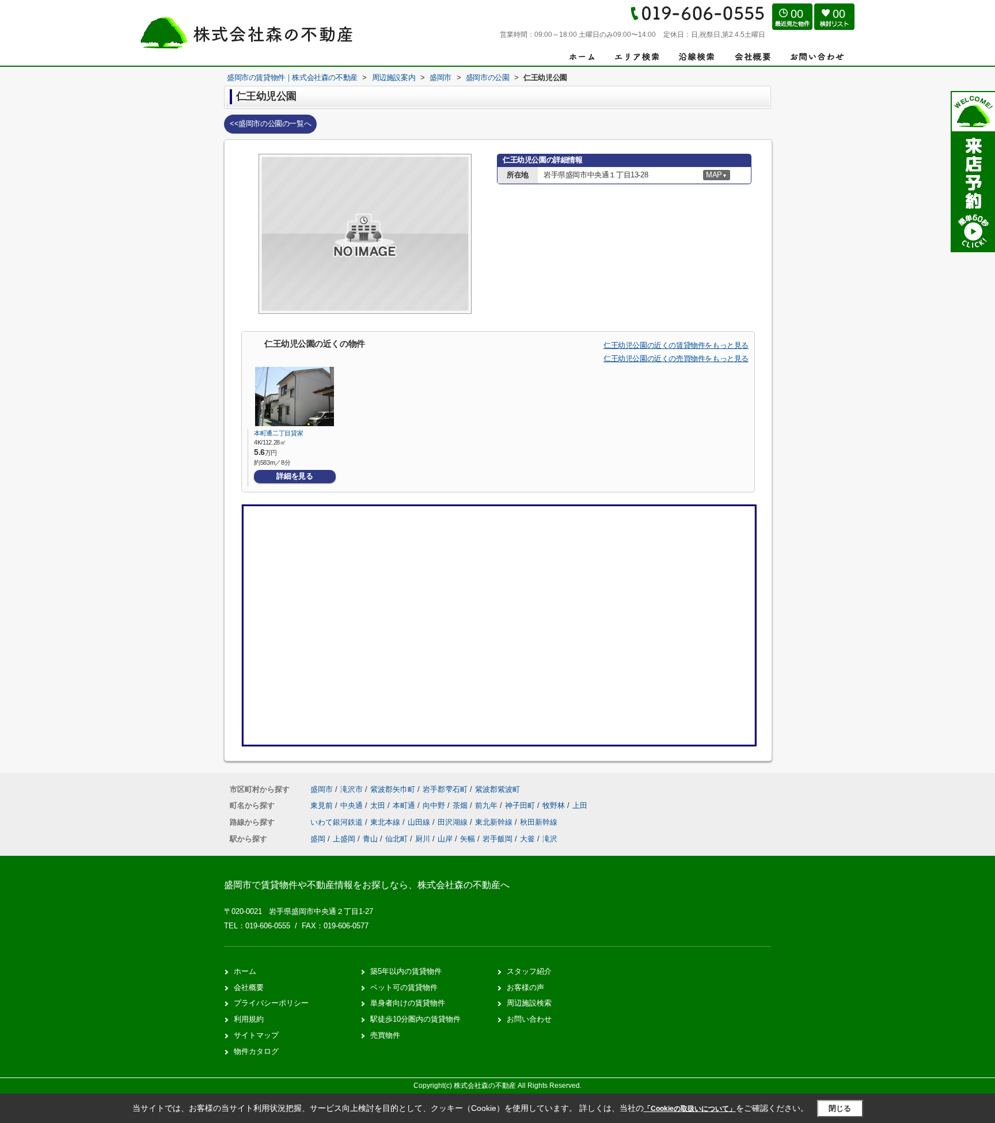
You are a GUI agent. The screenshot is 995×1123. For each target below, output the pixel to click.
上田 (579, 805)
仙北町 (396, 838)
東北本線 (386, 822)
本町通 (405, 805)
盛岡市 (321, 789)
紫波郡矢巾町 (392, 789)
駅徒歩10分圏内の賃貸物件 (415, 1019)
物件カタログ (256, 1051)
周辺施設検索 (529, 1003)
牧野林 (554, 805)
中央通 (352, 805)
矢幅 (467, 838)
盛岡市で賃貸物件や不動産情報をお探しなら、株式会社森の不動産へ (367, 885)
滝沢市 (351, 789)
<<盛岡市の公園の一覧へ (270, 123)
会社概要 (249, 987)
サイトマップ (256, 1035)
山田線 (420, 822)
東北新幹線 (495, 822)
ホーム (245, 971)
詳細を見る (294, 476)
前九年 (487, 805)
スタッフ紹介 (529, 971)
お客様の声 (525, 987)
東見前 (322, 805)
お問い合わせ (529, 1019)
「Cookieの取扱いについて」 (690, 1109)
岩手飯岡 (497, 838)
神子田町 (521, 805)
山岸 (445, 838)
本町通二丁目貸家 (278, 433)
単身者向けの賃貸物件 (407, 1003)
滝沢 (549, 838)
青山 (370, 838)
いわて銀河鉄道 (337, 822)
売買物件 (385, 1035)
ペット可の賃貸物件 (404, 987)
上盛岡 (344, 838)
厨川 (422, 838)
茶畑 (461, 805)
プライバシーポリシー (271, 1003)
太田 (379, 805)
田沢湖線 (454, 822)
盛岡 (317, 838)
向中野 (435, 805)
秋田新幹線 (538, 822)
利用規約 (249, 1019)
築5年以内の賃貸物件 (406, 971)
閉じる (840, 1108)
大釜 (527, 838)
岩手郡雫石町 (445, 789)
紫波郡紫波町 (497, 789)
